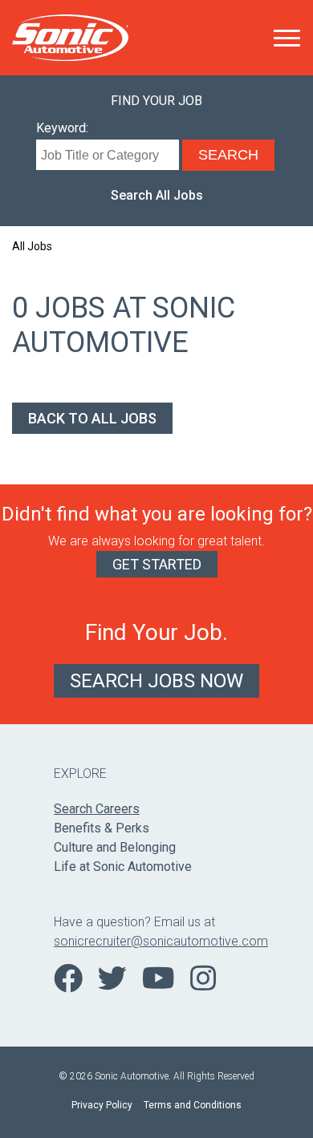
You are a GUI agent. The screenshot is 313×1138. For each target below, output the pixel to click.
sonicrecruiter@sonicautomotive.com (156, 941)
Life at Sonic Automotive (123, 866)
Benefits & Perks (101, 828)
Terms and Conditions (193, 1105)
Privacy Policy (101, 1105)
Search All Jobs (157, 195)
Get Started (156, 564)
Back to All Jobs (92, 418)
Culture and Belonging (115, 847)
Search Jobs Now (156, 681)
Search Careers (97, 808)
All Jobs (32, 246)
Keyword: (62, 128)
